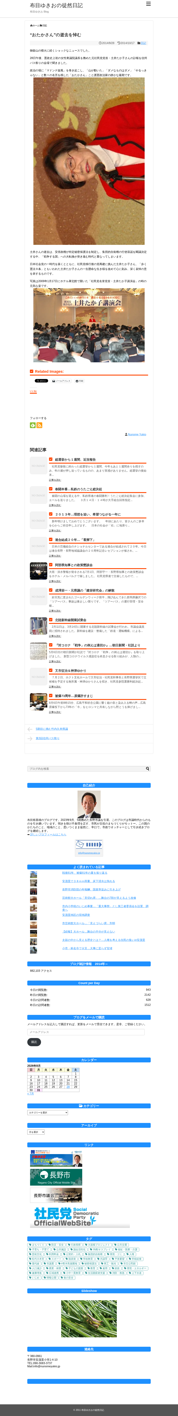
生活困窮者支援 (96, 1273)
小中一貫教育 (73, 1273)
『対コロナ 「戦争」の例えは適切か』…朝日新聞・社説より (97, 645)
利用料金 (54, 1254)
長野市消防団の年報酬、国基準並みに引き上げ (91, 889)
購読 (34, 1041)
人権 (131, 1254)
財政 (117, 1268)
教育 (92, 1268)
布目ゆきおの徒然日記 (56, 5)
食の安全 (68, 1277)
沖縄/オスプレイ (102, 1249)
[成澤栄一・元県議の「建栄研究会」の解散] (38, 596)
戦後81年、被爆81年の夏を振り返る (84, 872)
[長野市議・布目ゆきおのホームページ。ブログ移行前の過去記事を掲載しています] (56, 1165)
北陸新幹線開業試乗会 (70, 620)
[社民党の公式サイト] (80, 1226)
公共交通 (122, 1244)
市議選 (50, 1263)
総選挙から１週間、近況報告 (75, 459)
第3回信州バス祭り (48, 738)
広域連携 (54, 1273)
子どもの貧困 (75, 1268)
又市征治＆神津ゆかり (70, 670)
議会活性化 (79, 1249)
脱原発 (72, 1258)
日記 (143, 43)
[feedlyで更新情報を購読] (33, 425)
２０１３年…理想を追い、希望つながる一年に (88, 514)
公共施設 (61, 1249)
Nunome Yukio (137, 434)
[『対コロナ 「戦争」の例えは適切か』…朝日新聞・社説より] (38, 651)
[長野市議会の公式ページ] (56, 1201)
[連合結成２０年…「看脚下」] (38, 545)
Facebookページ (89, 1381)
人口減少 (37, 1268)
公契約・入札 (73, 1254)
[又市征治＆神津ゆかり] (38, 676)
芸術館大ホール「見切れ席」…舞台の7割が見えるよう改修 (99, 897)
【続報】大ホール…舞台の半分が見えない (88, 931)
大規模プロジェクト (99, 1244)
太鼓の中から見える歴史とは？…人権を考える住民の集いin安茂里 (103, 939)
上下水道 (136, 1273)
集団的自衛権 (95, 1254)
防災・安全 (57, 1244)
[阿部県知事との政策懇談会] (38, 571)
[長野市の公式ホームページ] (56, 1184)
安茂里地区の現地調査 (76, 914)
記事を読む (55, 480)
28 (68, 1086)
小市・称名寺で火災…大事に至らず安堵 (87, 948)
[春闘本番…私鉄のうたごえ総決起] (38, 495)
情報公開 (51, 1277)
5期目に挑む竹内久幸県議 (52, 728)
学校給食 (136, 1258)
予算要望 (119, 1258)
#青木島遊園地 (69, 1263)
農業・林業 (55, 1268)
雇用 (105, 1268)
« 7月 (30, 1093)
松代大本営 (38, 1258)
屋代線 (35, 1263)
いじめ (35, 1277)
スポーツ (56, 1258)
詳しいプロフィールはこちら (48, 834)
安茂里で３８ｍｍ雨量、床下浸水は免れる (88, 881)
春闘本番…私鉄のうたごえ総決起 (78, 489)
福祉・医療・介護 (127, 1249)
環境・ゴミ (116, 1254)
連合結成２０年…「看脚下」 (75, 540)
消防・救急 (118, 1273)
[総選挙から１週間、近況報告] (38, 465)
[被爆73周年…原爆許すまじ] (38, 702)
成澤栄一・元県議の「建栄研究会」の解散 (85, 590)
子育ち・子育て (40, 1249)
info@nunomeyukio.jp (89, 853)
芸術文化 (37, 1254)
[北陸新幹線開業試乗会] (38, 626)
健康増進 (37, 1273)
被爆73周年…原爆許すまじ (74, 696)
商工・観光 (110, 1263)
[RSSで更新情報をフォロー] (39, 425)
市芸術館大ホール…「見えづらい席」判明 (88, 923)
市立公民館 (129, 1263)
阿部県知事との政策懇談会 (74, 565)
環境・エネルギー (136, 1268)
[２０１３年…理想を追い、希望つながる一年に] (38, 520)
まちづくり (38, 1244)
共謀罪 (103, 1258)
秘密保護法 (90, 1263)
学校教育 (88, 1258)
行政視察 (76, 1244)
